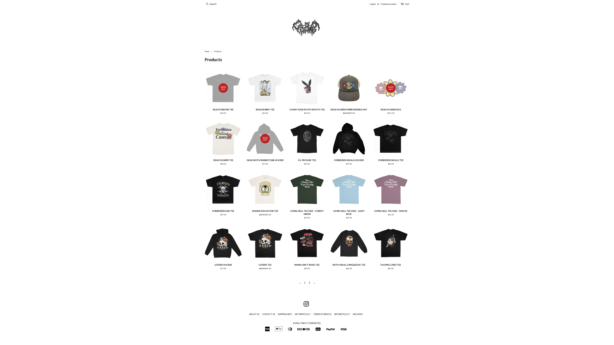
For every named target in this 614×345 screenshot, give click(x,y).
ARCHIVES (357, 314)
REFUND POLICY (342, 314)
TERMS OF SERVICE (322, 314)
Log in (373, 4)
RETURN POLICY (303, 314)
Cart (407, 4)
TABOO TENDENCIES (310, 323)
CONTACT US (268, 314)
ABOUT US (254, 314)
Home (207, 51)
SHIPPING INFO (285, 314)
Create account (388, 4)
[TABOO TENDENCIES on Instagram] (306, 305)
